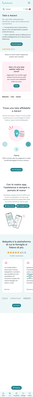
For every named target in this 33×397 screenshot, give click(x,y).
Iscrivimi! (16, 305)
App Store (10, 206)
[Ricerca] (3, 9)
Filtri (27, 9)
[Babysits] (7, 3)
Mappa (17, 388)
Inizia (16, 86)
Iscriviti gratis (16, 44)
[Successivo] (30, 276)
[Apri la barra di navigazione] (29, 3)
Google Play (23, 206)
